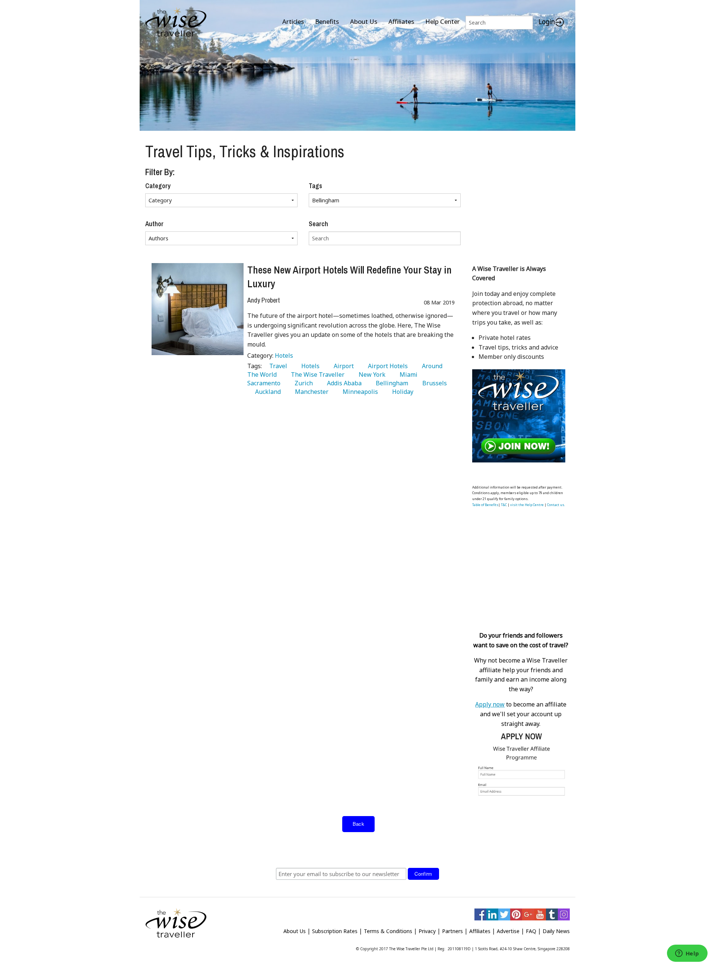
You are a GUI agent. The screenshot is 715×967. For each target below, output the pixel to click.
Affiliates (401, 21)
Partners (452, 931)
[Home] (176, 22)
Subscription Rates (335, 931)
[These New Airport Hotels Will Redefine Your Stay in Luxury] (198, 309)
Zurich (302, 383)
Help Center (442, 21)
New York (370, 374)
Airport (342, 366)
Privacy (427, 931)
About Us (363, 21)
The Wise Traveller (316, 374)
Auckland (266, 392)
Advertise (508, 931)
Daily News (556, 931)
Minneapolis (358, 392)
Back (359, 823)
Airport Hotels (386, 366)
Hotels (284, 355)
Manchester (310, 392)
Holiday (401, 392)
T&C (504, 504)
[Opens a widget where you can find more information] (687, 954)
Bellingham (390, 383)
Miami (407, 374)
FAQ (531, 931)
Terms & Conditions (388, 931)
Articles (293, 21)
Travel (277, 366)
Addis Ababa (342, 383)
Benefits (327, 21)
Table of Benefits (485, 504)
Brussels (433, 383)
